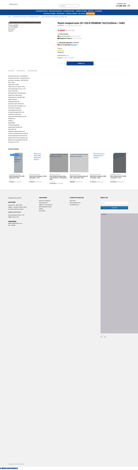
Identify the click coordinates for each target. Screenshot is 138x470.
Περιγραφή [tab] (11, 70)
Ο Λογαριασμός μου (74, 204)
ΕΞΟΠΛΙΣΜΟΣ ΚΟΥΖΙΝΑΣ (69, 11)
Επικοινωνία (72, 200)
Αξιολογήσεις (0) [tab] (21, 70)
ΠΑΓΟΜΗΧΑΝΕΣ (98, 11)
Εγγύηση (41, 208)
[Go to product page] (38, 163)
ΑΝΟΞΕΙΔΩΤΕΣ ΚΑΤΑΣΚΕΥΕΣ (55, 11)
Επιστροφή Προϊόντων (75, 202)
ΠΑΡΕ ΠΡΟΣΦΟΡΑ (90, 13)
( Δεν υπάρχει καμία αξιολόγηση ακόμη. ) (73, 25)
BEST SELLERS (81, 13)
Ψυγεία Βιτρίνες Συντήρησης (68, 57)
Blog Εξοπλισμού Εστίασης (45, 206)
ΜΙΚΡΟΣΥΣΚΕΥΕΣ (61, 13)
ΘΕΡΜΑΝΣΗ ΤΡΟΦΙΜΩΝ (81, 11)
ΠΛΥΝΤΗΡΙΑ (91, 11)
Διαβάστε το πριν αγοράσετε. (46, 204)
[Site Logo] (13, 4)
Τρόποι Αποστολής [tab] (32, 70)
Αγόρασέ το (81, 63)
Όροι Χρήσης (42, 210)
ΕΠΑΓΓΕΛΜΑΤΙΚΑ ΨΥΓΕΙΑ (42, 11)
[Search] (77, 5)
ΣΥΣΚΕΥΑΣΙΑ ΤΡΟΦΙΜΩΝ (71, 13)
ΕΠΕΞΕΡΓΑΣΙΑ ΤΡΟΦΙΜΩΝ (50, 13)
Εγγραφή (114, 207)
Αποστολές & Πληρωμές (44, 200)
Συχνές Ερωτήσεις (43, 202)
